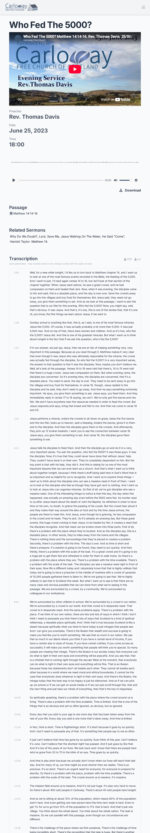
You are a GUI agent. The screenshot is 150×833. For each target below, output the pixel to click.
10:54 (17, 714)
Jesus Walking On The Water (80, 236)
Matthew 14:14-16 (25, 213)
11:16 (17, 727)
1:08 (16, 322)
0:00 (16, 272)
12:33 (17, 786)
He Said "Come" (113, 236)
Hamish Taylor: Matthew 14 (28, 241)
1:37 (16, 347)
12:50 (17, 798)
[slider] (61, 180)
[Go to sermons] (21, 7)
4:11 (16, 448)
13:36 (17, 828)
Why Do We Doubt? (23, 236)
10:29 (17, 697)
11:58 (17, 760)
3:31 (16, 418)
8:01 (16, 602)
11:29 (17, 739)
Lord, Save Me (49, 236)
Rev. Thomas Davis (34, 116)
